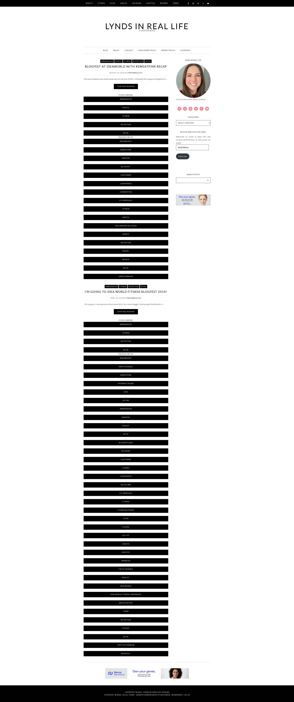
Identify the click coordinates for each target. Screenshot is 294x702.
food (126, 518)
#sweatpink (125, 150)
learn (126, 611)
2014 (126, 392)
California (126, 175)
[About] (193, 80)
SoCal (148, 61)
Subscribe (182, 156)
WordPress (177, 695)
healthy (126, 552)
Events (118, 61)
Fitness (127, 61)
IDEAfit (125, 234)
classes (125, 468)
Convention (126, 192)
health (126, 217)
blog (125, 434)
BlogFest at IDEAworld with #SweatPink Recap (126, 66)
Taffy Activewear (126, 645)
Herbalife (126, 561)
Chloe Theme (128, 695)
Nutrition (138, 61)
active (126, 400)
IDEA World (125, 586)
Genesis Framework (145, 695)
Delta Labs (126, 485)
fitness (125, 209)
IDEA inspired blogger (126, 226)
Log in (187, 695)
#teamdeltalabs (126, 383)
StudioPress (164, 695)
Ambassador (107, 61)
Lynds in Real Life (147, 26)
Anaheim (126, 158)
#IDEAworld (126, 141)
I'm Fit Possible (126, 569)
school (126, 628)
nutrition (126, 242)
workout (126, 653)
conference (126, 183)
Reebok (125, 259)
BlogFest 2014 (126, 442)
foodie (125, 527)
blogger (126, 451)
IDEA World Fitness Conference (125, 594)
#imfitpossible (126, 367)
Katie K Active (126, 603)
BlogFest (125, 167)
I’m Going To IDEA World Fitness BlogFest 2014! (126, 291)
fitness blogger (126, 510)
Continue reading (126, 86)
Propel (126, 251)
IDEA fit (126, 577)
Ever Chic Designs (160, 692)
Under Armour (126, 276)
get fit (125, 535)
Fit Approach (125, 200)
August (126, 426)
